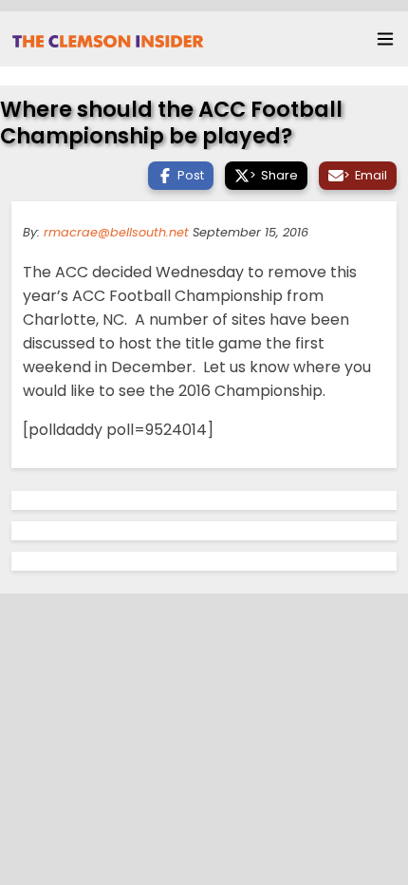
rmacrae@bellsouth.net (116, 232)
